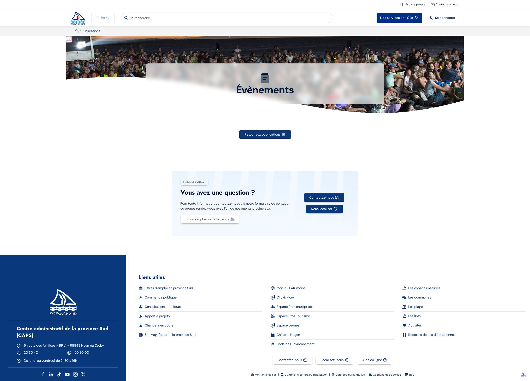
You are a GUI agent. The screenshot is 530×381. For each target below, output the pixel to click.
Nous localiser (321, 209)
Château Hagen (288, 334)
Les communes (419, 297)
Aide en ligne (372, 360)
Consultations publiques (163, 307)
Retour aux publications (263, 134)
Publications (91, 31)
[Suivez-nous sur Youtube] (67, 374)
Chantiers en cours (159, 325)
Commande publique (161, 297)
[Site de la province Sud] (78, 18)
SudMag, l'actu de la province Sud (170, 334)
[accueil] (77, 31)
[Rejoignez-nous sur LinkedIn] (51, 374)
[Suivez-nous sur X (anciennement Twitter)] (83, 374)
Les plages (416, 307)
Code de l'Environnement (295, 344)
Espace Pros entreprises (295, 307)
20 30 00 (82, 352)
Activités (415, 325)
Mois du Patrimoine (291, 288)
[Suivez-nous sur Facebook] (43, 374)
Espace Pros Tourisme (293, 316)
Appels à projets (157, 316)
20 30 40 (31, 352)
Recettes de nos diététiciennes (431, 334)
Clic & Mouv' (286, 297)
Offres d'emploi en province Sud (169, 288)
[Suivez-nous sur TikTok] (59, 374)
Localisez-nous (332, 360)
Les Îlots (414, 316)
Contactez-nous (321, 197)
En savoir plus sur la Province (207, 219)
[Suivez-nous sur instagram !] (75, 374)
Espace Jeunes (288, 325)
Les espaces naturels (424, 288)
